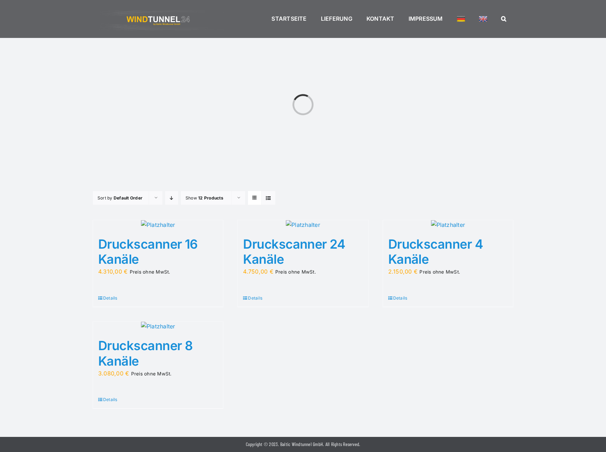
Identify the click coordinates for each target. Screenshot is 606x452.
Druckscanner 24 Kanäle (294, 251)
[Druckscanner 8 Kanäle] (158, 327)
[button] (503, 19)
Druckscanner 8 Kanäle (145, 353)
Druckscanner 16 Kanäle (148, 251)
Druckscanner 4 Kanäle (435, 251)
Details (110, 298)
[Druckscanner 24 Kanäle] (303, 225)
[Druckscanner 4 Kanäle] (448, 225)
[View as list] (268, 198)
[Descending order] (172, 198)
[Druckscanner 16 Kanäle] (158, 225)
